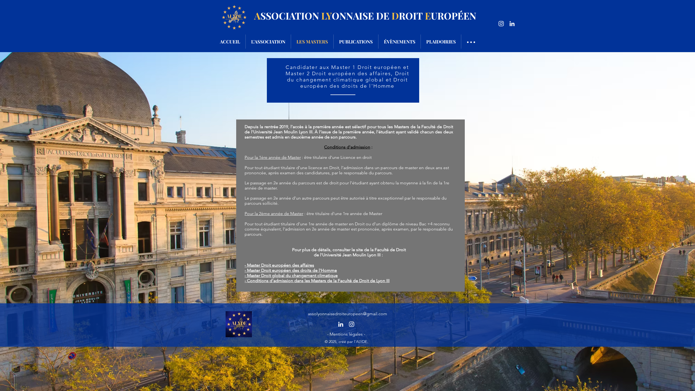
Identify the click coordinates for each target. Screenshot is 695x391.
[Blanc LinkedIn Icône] (512, 23)
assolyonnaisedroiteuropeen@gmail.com (347, 313)
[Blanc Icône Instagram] (501, 23)
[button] (346, 334)
